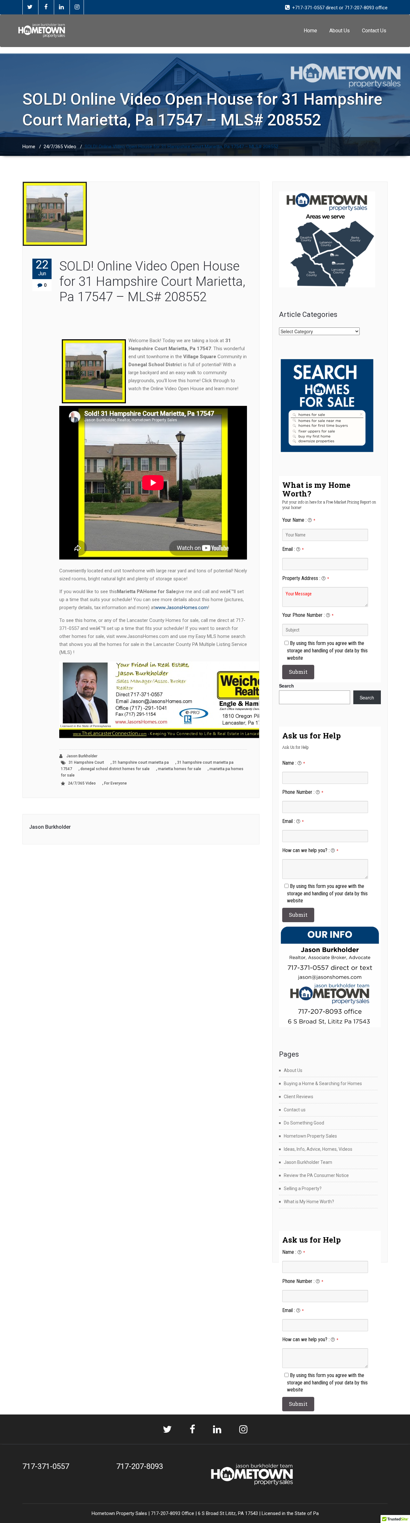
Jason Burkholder (81, 756)
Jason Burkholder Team (308, 1162)
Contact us (295, 1109)
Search (286, 685)
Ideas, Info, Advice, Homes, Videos (318, 1149)
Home (310, 31)
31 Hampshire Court (86, 762)
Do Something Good (304, 1122)
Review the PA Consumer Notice (316, 1175)
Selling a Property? (303, 1188)
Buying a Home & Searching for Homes (323, 1083)
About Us (339, 31)
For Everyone (115, 783)
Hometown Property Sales (310, 1136)
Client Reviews (298, 1096)
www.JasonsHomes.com (181, 607)
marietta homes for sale (179, 769)
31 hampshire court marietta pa (140, 762)
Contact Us (374, 31)
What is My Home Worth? (309, 1201)
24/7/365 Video (60, 146)
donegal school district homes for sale (115, 769)
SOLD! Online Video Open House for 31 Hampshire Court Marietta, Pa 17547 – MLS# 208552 (152, 281)
